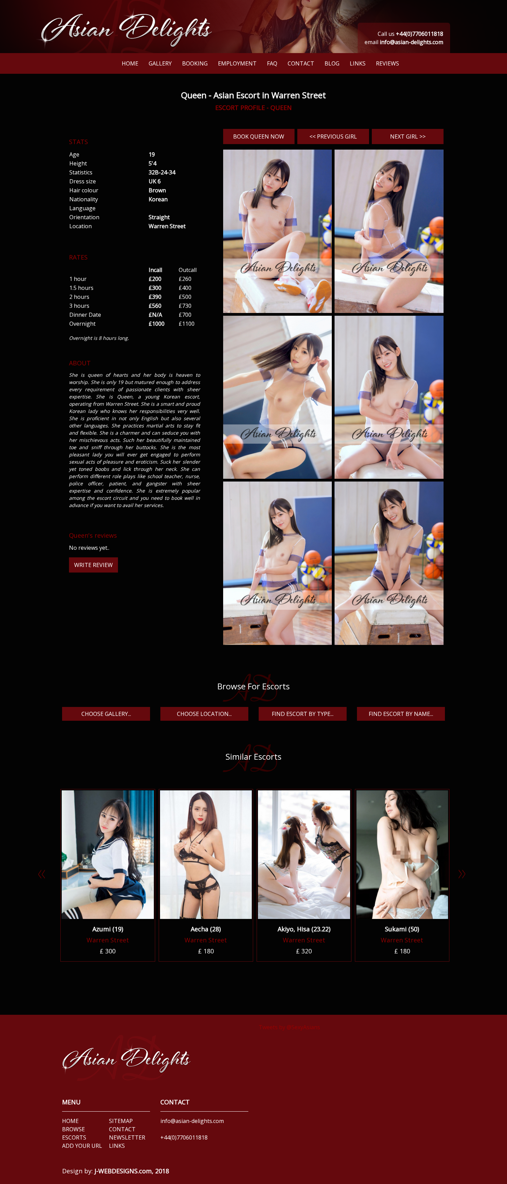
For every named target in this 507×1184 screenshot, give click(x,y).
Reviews (387, 63)
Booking (195, 63)
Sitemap (121, 1121)
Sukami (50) (402, 929)
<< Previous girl (333, 136)
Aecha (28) (206, 929)
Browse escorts (74, 1133)
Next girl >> (408, 136)
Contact (301, 63)
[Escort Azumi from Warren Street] (108, 854)
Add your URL (82, 1146)
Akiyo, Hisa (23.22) (304, 929)
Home (130, 63)
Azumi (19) (107, 929)
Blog (332, 63)
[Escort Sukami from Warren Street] (402, 854)
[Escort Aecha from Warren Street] (206, 854)
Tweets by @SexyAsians (289, 1027)
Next (465, 877)
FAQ (272, 63)
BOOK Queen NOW (258, 136)
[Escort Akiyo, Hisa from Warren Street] (304, 854)
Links (358, 63)
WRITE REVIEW (93, 565)
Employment (237, 63)
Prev (45, 877)
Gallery (160, 63)
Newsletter (127, 1137)
